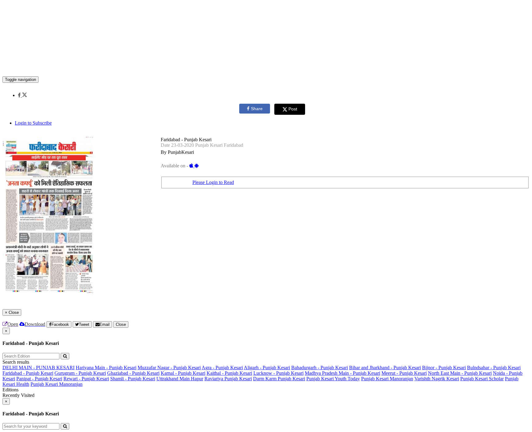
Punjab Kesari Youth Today (333, 378)
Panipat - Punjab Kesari (39, 378)
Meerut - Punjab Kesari (404, 373)
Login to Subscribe (33, 123)
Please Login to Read (213, 182)
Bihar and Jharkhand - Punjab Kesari (385, 367)
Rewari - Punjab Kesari (86, 378)
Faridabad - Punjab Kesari (27, 373)
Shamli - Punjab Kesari (132, 378)
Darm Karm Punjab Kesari (279, 378)
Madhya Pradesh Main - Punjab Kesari (342, 373)
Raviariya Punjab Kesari (228, 378)
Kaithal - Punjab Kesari (229, 373)
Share (257, 108)
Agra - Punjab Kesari (222, 367)
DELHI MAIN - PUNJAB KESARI (38, 367)
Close (121, 324)
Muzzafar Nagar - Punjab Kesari (169, 367)
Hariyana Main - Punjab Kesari (106, 367)
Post (292, 108)
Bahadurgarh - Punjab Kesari (319, 367)
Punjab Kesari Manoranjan (387, 378)
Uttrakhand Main (173, 378)
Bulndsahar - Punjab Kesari (494, 367)
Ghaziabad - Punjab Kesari (133, 373)
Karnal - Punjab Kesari (183, 373)
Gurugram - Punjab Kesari (80, 373)
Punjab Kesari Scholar (482, 378)
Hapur (197, 378)
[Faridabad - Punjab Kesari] (266, 67)
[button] (22, 95)
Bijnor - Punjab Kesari (444, 367)
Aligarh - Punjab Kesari (267, 367)
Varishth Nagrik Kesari (436, 378)
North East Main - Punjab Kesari (460, 373)
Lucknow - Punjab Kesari (278, 373)
